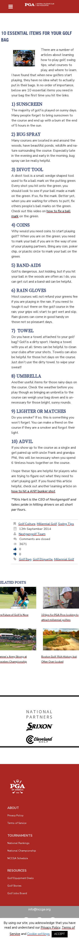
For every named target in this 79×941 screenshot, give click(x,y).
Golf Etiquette (43, 559)
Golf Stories (14, 885)
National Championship (21, 850)
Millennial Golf (47, 524)
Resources (17, 870)
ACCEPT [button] (59, 934)
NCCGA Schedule (17, 858)
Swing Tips (66, 524)
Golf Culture (26, 524)
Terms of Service (16, 823)
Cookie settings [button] (38, 934)
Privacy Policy (15, 815)
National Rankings (18, 843)
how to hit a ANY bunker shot (33, 491)
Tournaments (19, 835)
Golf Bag (25, 559)
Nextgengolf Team (32, 534)
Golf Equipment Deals (20, 878)
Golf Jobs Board (17, 893)
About (13, 808)
